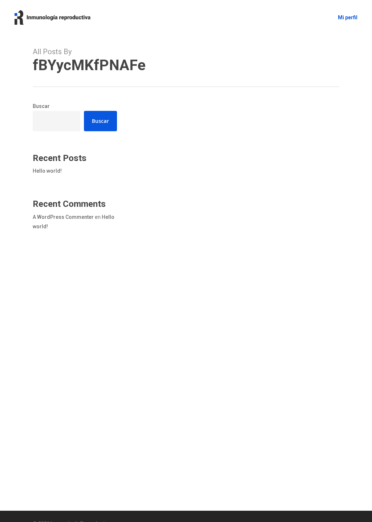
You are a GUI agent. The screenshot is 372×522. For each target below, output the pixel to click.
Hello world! (47, 171)
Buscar (41, 106)
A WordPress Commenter (63, 217)
